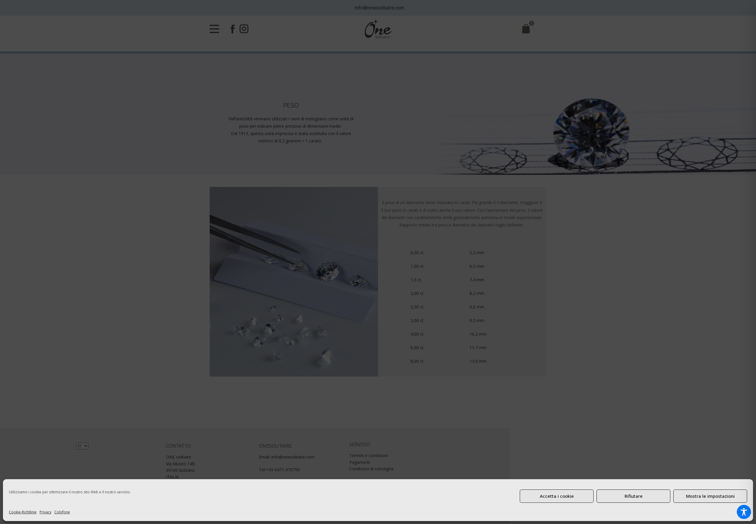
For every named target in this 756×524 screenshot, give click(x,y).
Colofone (62, 512)
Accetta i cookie (557, 496)
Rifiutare (634, 496)
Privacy (45, 512)
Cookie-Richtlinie (23, 512)
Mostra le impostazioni (710, 496)
